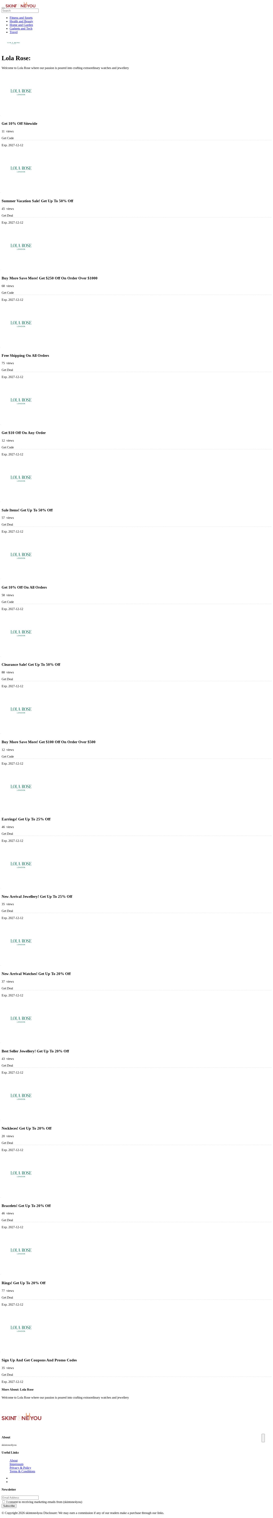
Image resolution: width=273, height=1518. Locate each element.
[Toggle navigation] (3, 7)
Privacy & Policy (20, 1467)
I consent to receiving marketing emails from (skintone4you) (44, 1502)
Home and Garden (21, 25)
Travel (14, 32)
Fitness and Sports (21, 17)
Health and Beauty (21, 21)
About (14, 1460)
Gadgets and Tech (21, 28)
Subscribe (9, 1505)
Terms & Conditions (22, 1471)
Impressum (16, 1464)
